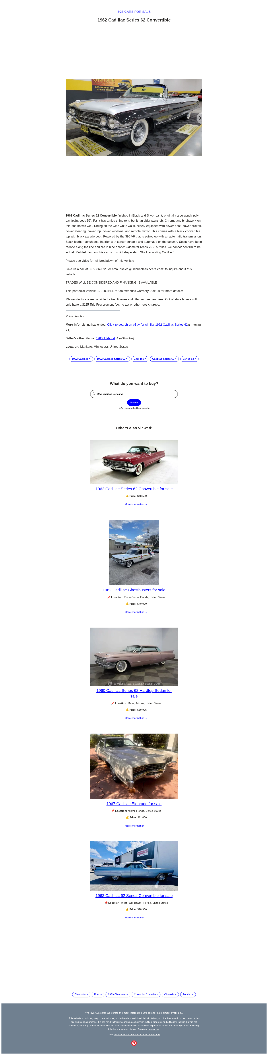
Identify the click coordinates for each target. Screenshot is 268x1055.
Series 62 (188, 358)
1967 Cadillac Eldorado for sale (134, 803)
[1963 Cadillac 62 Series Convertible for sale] (134, 890)
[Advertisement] (134, 51)
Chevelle (169, 994)
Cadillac (139, 358)
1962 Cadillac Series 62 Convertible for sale (134, 489)
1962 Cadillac (80, 358)
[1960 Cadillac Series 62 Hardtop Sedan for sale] (134, 684)
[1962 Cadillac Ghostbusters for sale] (134, 584)
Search (134, 402)
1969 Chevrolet (117, 994)
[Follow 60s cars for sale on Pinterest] (134, 1045)
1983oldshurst (105, 338)
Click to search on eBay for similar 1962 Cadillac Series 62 (147, 324)
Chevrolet (80, 994)
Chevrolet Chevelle (145, 994)
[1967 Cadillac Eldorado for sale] (134, 798)
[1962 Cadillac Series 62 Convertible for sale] (134, 483)
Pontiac (187, 994)
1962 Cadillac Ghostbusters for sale (134, 590)
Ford (97, 994)
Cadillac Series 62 (163, 358)
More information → (136, 504)
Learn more (153, 1029)
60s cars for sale (134, 11)
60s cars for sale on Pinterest (145, 1034)
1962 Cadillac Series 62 (111, 358)
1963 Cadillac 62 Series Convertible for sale (134, 895)
